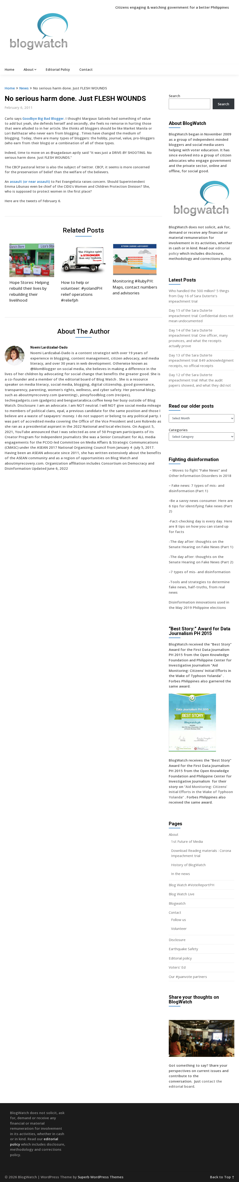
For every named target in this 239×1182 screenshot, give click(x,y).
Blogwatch (177, 903)
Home (9, 69)
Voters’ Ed (177, 967)
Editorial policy (180, 958)
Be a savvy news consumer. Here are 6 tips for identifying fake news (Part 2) (201, 505)
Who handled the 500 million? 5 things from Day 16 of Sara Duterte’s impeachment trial (199, 295)
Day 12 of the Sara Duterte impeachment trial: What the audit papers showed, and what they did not (200, 380)
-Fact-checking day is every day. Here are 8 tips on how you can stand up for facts (200, 526)
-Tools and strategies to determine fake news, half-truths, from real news (199, 587)
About (29, 69)
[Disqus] (83, 542)
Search (174, 95)
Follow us (178, 919)
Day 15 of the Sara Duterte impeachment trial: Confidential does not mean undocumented (201, 315)
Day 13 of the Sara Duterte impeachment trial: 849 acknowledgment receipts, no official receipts (201, 360)
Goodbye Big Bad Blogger (43, 118)
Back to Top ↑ (222, 1177)
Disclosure (177, 939)
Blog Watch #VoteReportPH (191, 884)
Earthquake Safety (183, 948)
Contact (86, 69)
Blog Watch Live (181, 894)
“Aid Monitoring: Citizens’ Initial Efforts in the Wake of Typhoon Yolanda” (201, 791)
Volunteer (179, 928)
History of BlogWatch (188, 864)
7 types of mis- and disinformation (201, 571)
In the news (180, 873)
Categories (178, 429)
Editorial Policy (58, 69)
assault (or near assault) (30, 181)
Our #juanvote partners (188, 976)
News (24, 88)
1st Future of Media (187, 841)
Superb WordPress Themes (100, 1177)
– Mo (173, 470)
